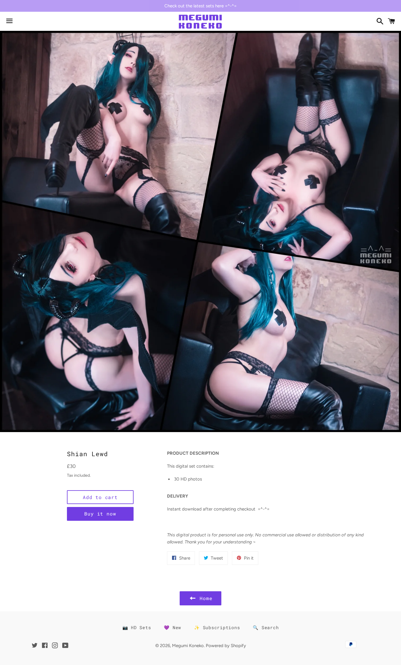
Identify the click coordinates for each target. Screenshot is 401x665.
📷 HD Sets (136, 627)
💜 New (172, 627)
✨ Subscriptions (217, 627)
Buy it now (100, 513)
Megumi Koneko (188, 645)
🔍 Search (266, 627)
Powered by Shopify (226, 645)
